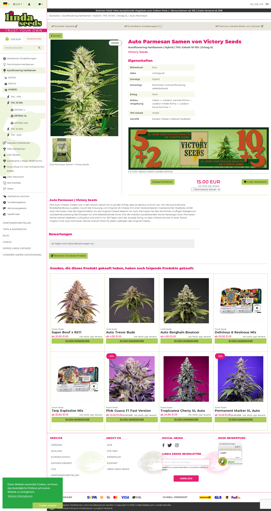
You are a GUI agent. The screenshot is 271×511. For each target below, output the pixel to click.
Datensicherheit (61, 463)
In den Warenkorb (256, 181)
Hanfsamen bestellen (65, 475)
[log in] (29, 4)
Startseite (54, 15)
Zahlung (56, 451)
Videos (7, 242)
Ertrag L (19, 109)
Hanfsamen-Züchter (18, 196)
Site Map (112, 451)
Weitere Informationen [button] (20, 496)
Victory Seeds (138, 52)
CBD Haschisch (15, 176)
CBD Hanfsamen (16, 148)
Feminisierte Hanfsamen (20, 64)
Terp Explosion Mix (67, 411)
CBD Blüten (13, 154)
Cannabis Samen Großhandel (22, 254)
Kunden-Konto (60, 457)
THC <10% (16, 96)
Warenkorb (34, 39)
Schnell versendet (175, 497)
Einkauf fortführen (162, 181)
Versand (56, 444)
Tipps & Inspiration (14, 229)
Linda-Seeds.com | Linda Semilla (153, 505)
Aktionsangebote (16, 208)
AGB (109, 444)
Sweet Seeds (220, 329)
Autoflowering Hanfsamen (76, 15)
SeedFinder (13, 214)
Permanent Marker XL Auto (237, 411)
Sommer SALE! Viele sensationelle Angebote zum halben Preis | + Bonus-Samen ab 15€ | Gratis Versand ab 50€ (159, 10)
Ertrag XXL (21, 123)
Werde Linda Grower (17, 248)
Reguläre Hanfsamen (18, 142)
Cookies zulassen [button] (47, 505)
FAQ (53, 469)
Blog (6, 235)
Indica (12, 83)
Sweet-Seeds (58, 329)
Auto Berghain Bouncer (179, 332)
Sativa (12, 77)
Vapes (10, 188)
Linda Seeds (111, 329)
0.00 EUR (15, 39)
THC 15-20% (17, 129)
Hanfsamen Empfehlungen (21, 58)
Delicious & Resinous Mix (235, 332)
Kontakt (112, 463)
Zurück (56, 35)
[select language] (6, 4)
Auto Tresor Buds (120, 332)
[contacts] (40, 4)
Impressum (114, 457)
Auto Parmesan (138, 15)
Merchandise (14, 182)
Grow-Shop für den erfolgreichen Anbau (25, 168)
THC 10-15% (109, 15)
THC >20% (16, 134)
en (256, 4)
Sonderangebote (16, 202)
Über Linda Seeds (118, 469)
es (251, 4)
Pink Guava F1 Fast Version (128, 411)
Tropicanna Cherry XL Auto (182, 411)
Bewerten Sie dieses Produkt (69, 255)
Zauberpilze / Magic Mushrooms (24, 160)
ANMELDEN (186, 478)
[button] (18, 505)
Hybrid (97, 15)
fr (261, 4)
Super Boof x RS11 (66, 332)
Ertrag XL (122, 15)
